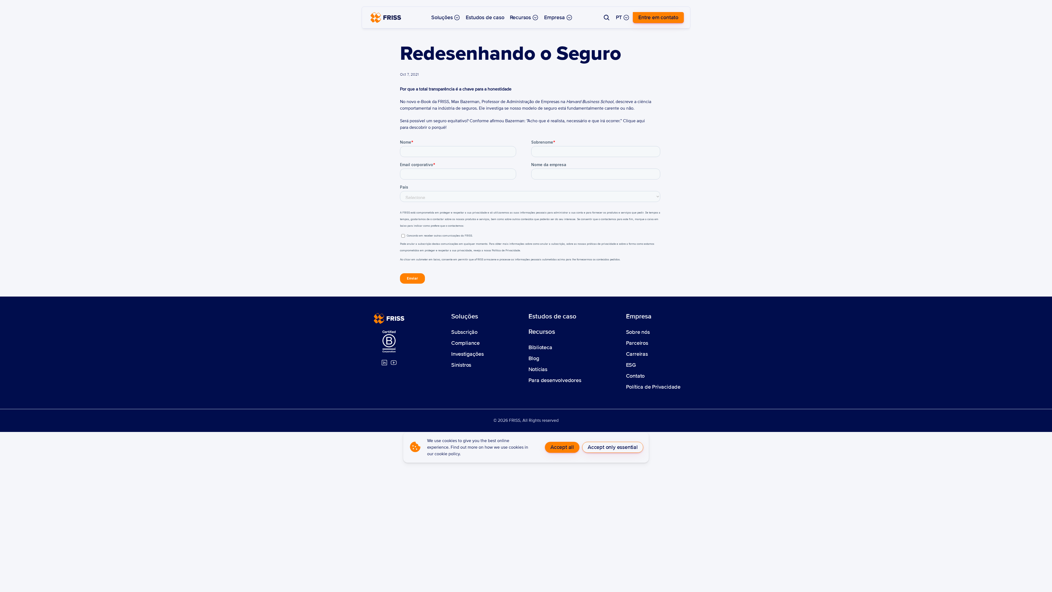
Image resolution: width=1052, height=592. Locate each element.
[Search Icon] (606, 17)
